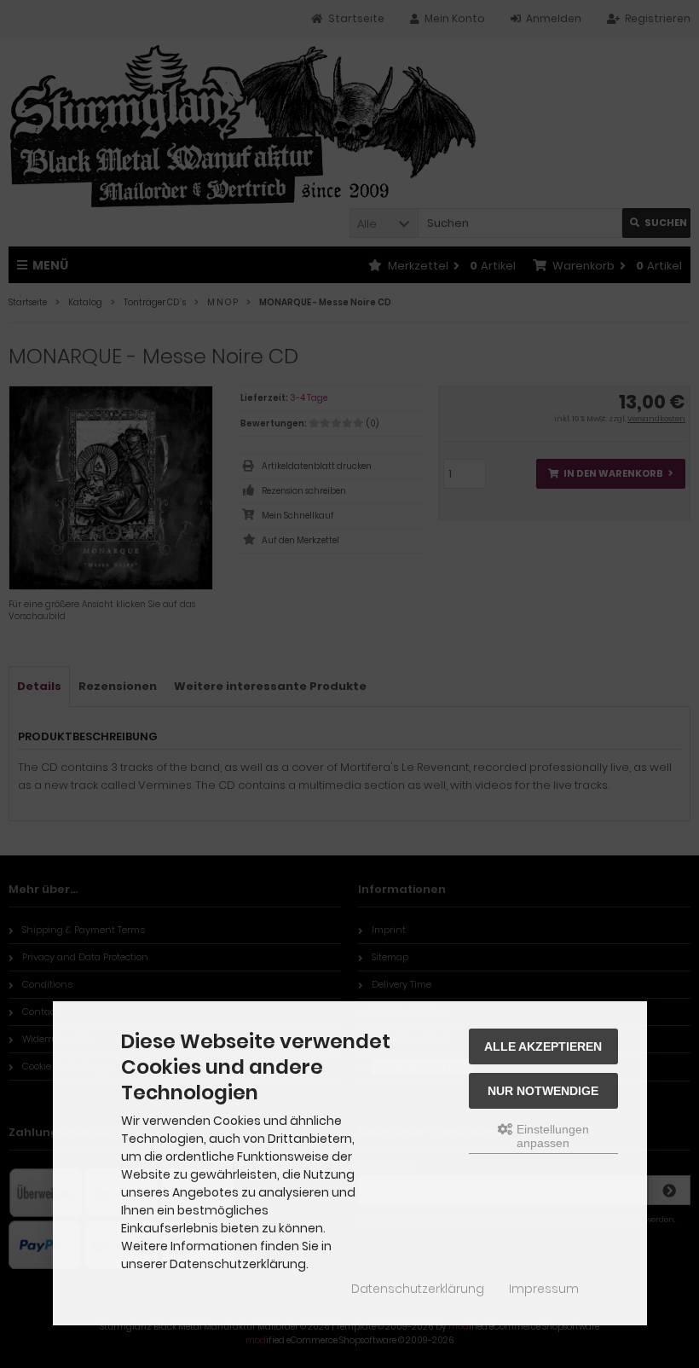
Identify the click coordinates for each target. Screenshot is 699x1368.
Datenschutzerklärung (417, 1288)
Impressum (544, 1288)
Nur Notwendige (543, 1091)
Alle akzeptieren (543, 1046)
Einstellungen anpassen (551, 1136)
